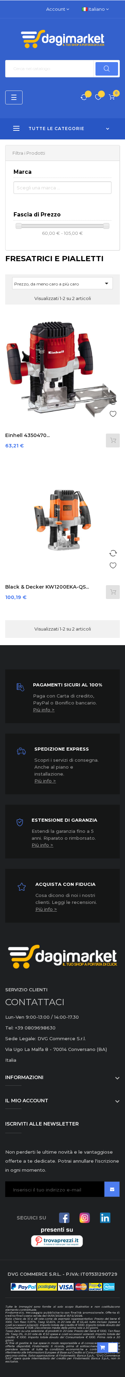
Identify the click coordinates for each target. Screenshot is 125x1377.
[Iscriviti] (112, 1189)
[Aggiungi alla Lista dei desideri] (112, 412)
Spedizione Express (61, 749)
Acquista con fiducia (65, 884)
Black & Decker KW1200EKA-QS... (47, 587)
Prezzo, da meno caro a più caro (62, 283)
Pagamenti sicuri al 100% (67, 684)
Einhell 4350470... (27, 435)
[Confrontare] (84, 97)
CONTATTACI (35, 1002)
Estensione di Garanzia (64, 820)
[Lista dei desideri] (98, 97)
